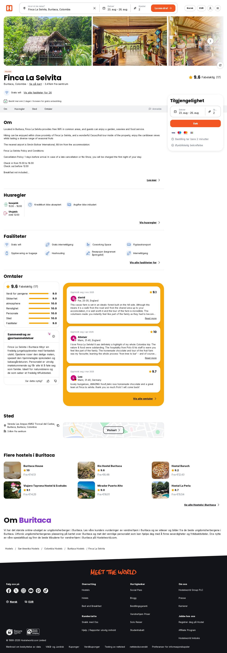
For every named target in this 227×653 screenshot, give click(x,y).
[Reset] (94, 8)
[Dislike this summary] (55, 381)
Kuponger (74, 646)
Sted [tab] (34, 109)
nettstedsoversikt (139, 646)
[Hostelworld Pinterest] (38, 590)
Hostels (86, 590)
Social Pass (136, 590)
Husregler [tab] (20, 109)
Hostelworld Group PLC (191, 590)
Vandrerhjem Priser (140, 614)
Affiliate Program (187, 630)
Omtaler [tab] (48, 109)
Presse (182, 598)
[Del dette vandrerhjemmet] (220, 65)
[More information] (53, 336)
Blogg (133, 598)
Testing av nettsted (115, 646)
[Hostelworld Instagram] (23, 590)
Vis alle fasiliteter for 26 (38, 92)
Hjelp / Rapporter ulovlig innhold (99, 630)
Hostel (8, 71)
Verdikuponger (92, 646)
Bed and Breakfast (91, 606)
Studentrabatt (137, 630)
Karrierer (183, 606)
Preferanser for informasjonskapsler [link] (171, 646)
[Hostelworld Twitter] (16, 590)
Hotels (85, 598)
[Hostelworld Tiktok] (45, 590)
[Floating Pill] (210, 41)
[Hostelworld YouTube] (30, 590)
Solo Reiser (136, 622)
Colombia (20, 84)
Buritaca (8, 84)
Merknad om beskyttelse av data (23, 646)
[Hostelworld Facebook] (8, 590)
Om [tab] (5, 109)
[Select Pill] (210, 8)
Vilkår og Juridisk (55, 646)
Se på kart (35, 84)
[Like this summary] (48, 381)
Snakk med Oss (90, 622)
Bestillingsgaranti (138, 606)
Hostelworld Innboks (189, 638)
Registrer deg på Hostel (191, 622)
